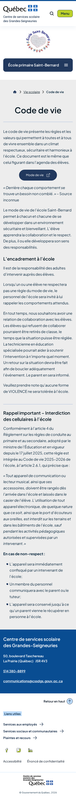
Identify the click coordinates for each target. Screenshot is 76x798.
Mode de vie (35, 176)
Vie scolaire (32, 92)
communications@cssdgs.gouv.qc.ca (33, 681)
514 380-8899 (14, 671)
